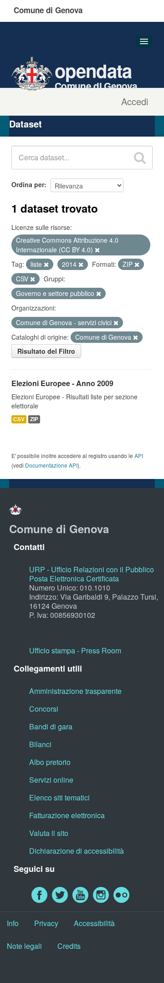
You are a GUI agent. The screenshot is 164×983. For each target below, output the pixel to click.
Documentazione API (51, 465)
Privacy (46, 923)
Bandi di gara (50, 726)
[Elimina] (97, 250)
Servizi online (51, 779)
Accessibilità (94, 923)
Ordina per (27, 184)
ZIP (34, 419)
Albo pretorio (50, 762)
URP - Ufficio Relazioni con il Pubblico (91, 569)
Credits (69, 946)
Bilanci (40, 744)
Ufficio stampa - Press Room (75, 650)
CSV (19, 419)
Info (13, 923)
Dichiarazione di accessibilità (76, 850)
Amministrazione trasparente (75, 691)
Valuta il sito (48, 833)
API (138, 455)
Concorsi (43, 708)
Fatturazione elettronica (67, 815)
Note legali (24, 946)
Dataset (25, 123)
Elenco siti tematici (59, 797)
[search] (140, 157)
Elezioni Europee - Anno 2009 (62, 383)
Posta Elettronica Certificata (74, 578)
